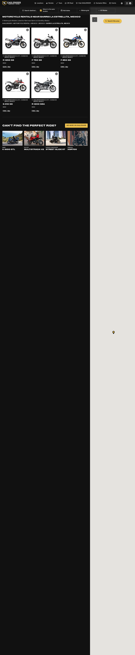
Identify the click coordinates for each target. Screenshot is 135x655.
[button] (16, 48)
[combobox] (29, 10)
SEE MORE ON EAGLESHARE (76, 125)
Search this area (113, 21)
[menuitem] (39, 3)
